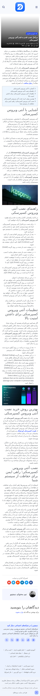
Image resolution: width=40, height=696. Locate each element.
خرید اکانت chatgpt (30, 672)
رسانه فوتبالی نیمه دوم (12, 669)
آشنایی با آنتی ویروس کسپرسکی (23, 88)
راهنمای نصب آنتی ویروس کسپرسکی (22, 91)
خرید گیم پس (18, 672)
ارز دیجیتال (27, 653)
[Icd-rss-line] (12, 640)
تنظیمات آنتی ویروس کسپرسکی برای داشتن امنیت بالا (20, 95)
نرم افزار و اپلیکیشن (24, 656)
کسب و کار (8, 650)
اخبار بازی (13, 656)
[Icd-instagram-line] (17, 640)
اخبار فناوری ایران (19, 650)
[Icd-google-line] (7, 640)
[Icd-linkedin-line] (23, 640)
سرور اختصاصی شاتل (28, 669)
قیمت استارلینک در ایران (14, 666)
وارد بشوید (19, 612)
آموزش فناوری (31, 650)
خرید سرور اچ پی (28, 666)
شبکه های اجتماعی (15, 653)
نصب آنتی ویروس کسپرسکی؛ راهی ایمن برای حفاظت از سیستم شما (19, 102)
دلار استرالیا (7, 672)
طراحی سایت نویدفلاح (20, 692)
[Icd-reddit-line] (28, 640)
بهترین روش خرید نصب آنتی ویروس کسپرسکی (19, 99)
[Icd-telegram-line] (33, 640)
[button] (32, 33)
